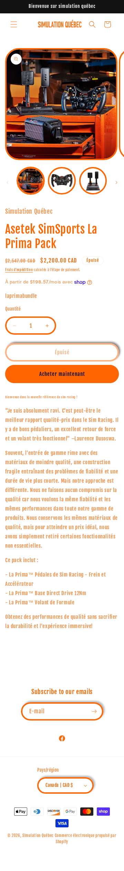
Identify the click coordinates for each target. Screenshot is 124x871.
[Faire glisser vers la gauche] (7, 182)
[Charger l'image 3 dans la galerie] (93, 180)
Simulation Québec (38, 835)
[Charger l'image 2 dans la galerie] (61, 180)
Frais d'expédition (19, 270)
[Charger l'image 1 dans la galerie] (30, 180)
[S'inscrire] (94, 711)
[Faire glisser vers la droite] (116, 182)
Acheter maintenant (62, 374)
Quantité (13, 309)
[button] (13, 24)
